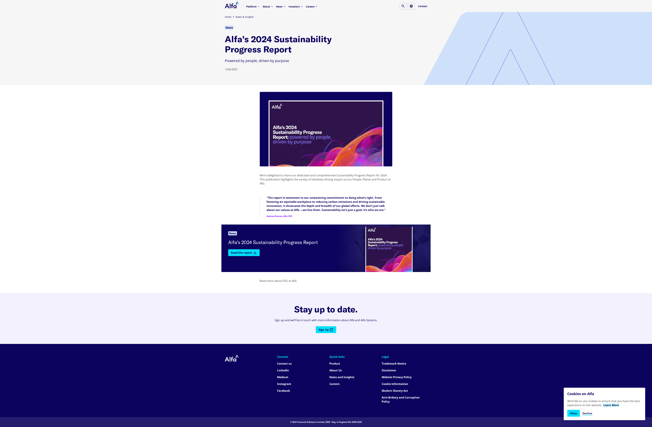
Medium (282, 377)
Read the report (241, 253)
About (266, 6)
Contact (422, 6)
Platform (251, 6)
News (279, 6)
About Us (335, 370)
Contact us (284, 363)
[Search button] (403, 6)
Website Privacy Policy (397, 377)
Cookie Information (395, 384)
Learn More (611, 405)
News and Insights (341, 377)
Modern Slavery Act (395, 391)
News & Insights (245, 16)
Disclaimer (389, 370)
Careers (310, 6)
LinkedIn (283, 370)
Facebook (283, 391)
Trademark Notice (394, 363)
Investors (294, 6)
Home (228, 16)
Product (334, 363)
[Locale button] (411, 6)
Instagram (284, 384)
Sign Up (324, 330)
